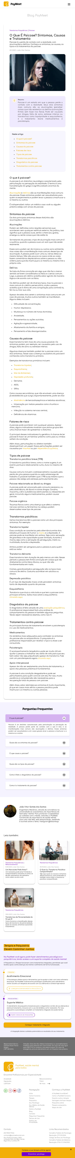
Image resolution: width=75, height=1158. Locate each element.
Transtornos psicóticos (26, 158)
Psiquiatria (33, 1100)
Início (31, 1093)
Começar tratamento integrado (37, 1025)
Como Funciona (34, 1096)
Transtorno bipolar (22, 365)
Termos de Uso (34, 1118)
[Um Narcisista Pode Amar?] (19, 850)
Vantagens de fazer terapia (61, 1100)
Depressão (7, 1081)
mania (42, 533)
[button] (37, 718)
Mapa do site (57, 1107)
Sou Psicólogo (34, 1103)
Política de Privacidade (33, 1121)
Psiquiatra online (58, 1103)
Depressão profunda (23, 377)
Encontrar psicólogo (36, 1154)
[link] (12, 3)
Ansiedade (7, 1079)
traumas (26, 448)
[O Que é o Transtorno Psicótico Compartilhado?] (53, 850)
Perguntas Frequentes (37, 1116)
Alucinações (15, 193)
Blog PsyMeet (37, 15)
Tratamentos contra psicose (29, 166)
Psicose (32, 30)
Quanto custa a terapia (60, 1098)
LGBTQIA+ (7, 1083)
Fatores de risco (23, 151)
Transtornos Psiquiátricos (18, 30)
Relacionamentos (11, 864)
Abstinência (19, 400)
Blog (30, 1111)
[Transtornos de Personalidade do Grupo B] (19, 898)
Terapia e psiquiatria (59, 1105)
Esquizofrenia (20, 369)
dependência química (47, 448)
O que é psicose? (24, 139)
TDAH (41, 1081)
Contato (32, 1113)
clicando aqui (16, 597)
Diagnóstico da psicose (27, 162)
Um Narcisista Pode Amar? (16, 870)
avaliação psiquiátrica (54, 608)
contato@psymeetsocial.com (14, 1135)
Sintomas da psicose (25, 143)
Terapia (31, 1098)
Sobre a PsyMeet (35, 1109)
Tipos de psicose (24, 154)
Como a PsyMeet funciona (61, 1096)
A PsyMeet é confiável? (60, 1093)
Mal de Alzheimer (22, 373)
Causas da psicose (24, 147)
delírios (26, 193)
